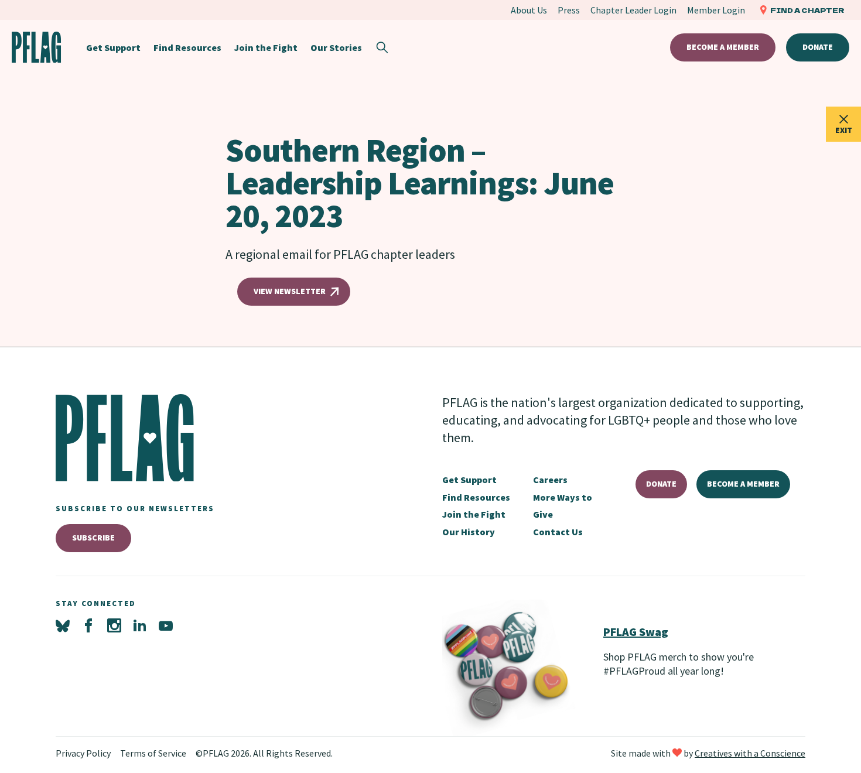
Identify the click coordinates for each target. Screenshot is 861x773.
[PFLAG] (37, 47)
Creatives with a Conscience (750, 753)
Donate (817, 47)
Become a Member (722, 47)
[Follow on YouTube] (166, 626)
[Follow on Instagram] (114, 626)
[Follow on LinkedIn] (140, 626)
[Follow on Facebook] (88, 626)
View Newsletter (290, 291)
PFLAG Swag (635, 631)
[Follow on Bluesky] (63, 626)
